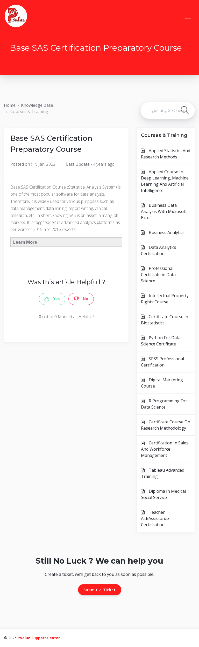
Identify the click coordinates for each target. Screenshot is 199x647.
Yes (54, 298)
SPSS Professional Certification (162, 362)
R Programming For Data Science (164, 404)
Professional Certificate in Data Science (158, 274)
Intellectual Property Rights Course (165, 299)
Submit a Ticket (99, 589)
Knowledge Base (37, 105)
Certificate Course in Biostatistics (164, 320)
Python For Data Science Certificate (161, 341)
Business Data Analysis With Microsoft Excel (164, 211)
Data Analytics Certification (158, 250)
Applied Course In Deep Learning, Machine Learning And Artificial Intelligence (165, 181)
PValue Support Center (39, 637)
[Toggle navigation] (187, 16)
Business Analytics (164, 232)
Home (10, 105)
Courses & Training (29, 111)
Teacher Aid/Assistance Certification (155, 518)
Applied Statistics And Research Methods (165, 154)
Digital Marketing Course (162, 383)
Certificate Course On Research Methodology (165, 425)
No (83, 298)
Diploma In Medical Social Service (163, 494)
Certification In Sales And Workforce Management (164, 449)
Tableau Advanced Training (162, 473)
